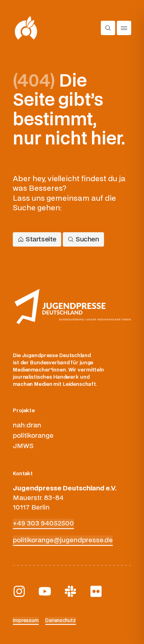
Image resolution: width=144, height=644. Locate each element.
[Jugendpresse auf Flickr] (96, 591)
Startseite (41, 239)
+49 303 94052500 (43, 523)
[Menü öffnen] (124, 28)
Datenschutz (60, 620)
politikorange (33, 436)
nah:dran (27, 425)
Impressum (26, 620)
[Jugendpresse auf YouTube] (44, 591)
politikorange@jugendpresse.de (63, 540)
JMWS (23, 446)
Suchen (87, 239)
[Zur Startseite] (26, 28)
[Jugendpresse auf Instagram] (19, 591)
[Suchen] (108, 28)
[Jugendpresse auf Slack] (70, 591)
